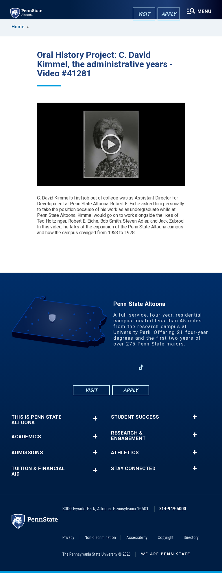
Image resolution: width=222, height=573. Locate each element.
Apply (169, 14)
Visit (144, 14)
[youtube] (111, 367)
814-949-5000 (172, 508)
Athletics (125, 452)
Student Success (135, 417)
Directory (191, 537)
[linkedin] (126, 367)
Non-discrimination (100, 537)
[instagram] (96, 367)
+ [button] (95, 418)
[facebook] (81, 367)
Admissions (27, 452)
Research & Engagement (128, 435)
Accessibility (136, 537)
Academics (26, 436)
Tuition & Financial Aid (38, 471)
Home (18, 26)
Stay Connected (133, 468)
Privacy (68, 537)
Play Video (111, 144)
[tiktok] (141, 367)
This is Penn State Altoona (37, 419)
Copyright (165, 537)
